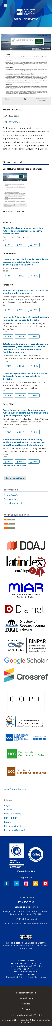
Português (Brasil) (12, 826)
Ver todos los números (14, 466)
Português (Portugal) (14, 830)
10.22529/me (14, 122)
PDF (9, 245)
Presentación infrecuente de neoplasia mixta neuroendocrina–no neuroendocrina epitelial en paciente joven (25, 413)
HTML (35, 245)
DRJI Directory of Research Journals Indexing (26, 923)
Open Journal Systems (15, 789)
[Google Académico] (26, 664)
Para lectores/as (11, 495)
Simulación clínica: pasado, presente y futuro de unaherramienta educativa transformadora (23, 231)
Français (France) (12, 818)
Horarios (26, 1004)
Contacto (26, 1009)
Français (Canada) (12, 814)
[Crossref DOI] (26, 681)
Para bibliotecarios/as (13, 503)
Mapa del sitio (26, 998)
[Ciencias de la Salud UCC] (26, 761)
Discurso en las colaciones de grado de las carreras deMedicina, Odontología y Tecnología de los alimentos (25, 262)
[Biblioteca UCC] (26, 742)
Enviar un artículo (15, 478)
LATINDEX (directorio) (26, 919)
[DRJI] (26, 632)
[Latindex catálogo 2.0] (26, 577)
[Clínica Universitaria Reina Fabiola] (24, 728)
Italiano (7, 822)
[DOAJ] (26, 552)
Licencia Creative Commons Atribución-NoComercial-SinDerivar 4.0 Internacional (26, 946)
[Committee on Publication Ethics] (26, 711)
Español (8, 809)
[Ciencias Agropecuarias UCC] (26, 778)
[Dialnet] (25, 614)
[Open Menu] (5, 5)
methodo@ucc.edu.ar (35, 977)
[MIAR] (26, 599)
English (7, 805)
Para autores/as (11, 499)
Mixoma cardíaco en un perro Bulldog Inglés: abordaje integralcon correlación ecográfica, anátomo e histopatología (24, 442)
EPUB (21, 245)
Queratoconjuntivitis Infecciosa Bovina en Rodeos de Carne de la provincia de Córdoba (25, 376)
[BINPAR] (26, 653)
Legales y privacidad (26, 993)
